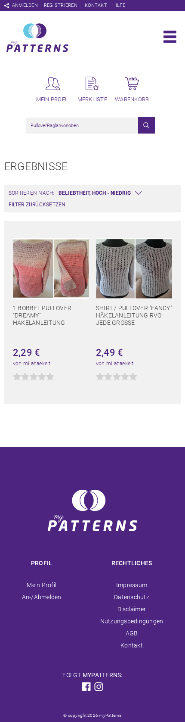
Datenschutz (131, 597)
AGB (132, 633)
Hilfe (118, 5)
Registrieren (60, 5)
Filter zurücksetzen (37, 204)
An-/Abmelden (42, 597)
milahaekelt (37, 364)
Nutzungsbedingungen (131, 621)
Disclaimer (131, 609)
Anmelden (25, 5)
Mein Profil (41, 585)
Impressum (131, 585)
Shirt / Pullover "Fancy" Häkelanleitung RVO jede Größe (134, 315)
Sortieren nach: (32, 193)
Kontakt (96, 5)
